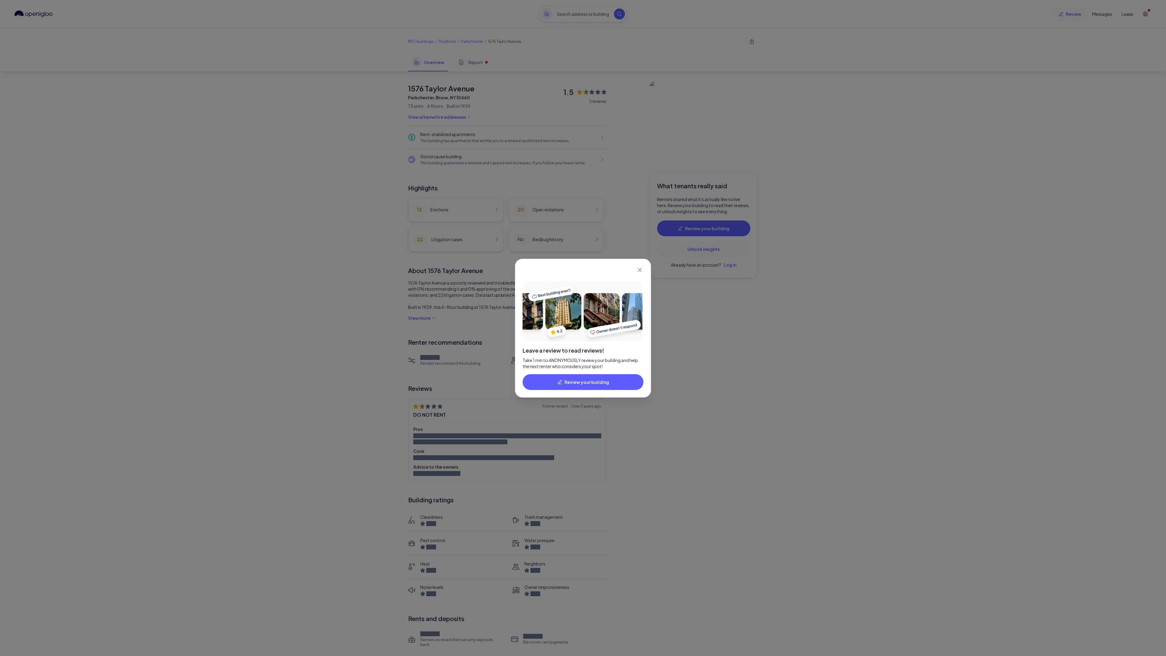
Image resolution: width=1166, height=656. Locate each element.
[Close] (640, 270)
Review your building (586, 382)
